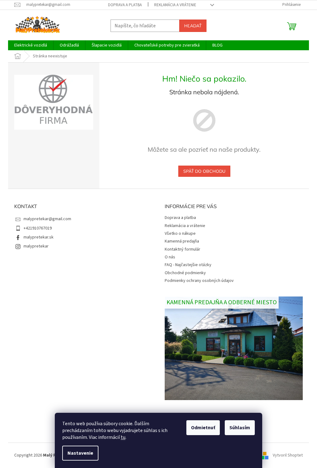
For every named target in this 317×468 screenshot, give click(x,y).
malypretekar (36, 246)
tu (123, 437)
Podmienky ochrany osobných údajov (199, 281)
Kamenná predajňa (182, 241)
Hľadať (193, 26)
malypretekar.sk (39, 237)
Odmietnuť (203, 427)
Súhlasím (239, 427)
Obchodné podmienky (185, 273)
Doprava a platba (125, 5)
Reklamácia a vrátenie (175, 5)
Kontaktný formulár (182, 249)
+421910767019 (38, 228)
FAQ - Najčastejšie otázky (188, 265)
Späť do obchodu (204, 171)
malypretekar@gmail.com (47, 219)
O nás (170, 257)
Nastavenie (80, 453)
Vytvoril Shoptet (288, 455)
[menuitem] (30, 45)
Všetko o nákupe (180, 233)
